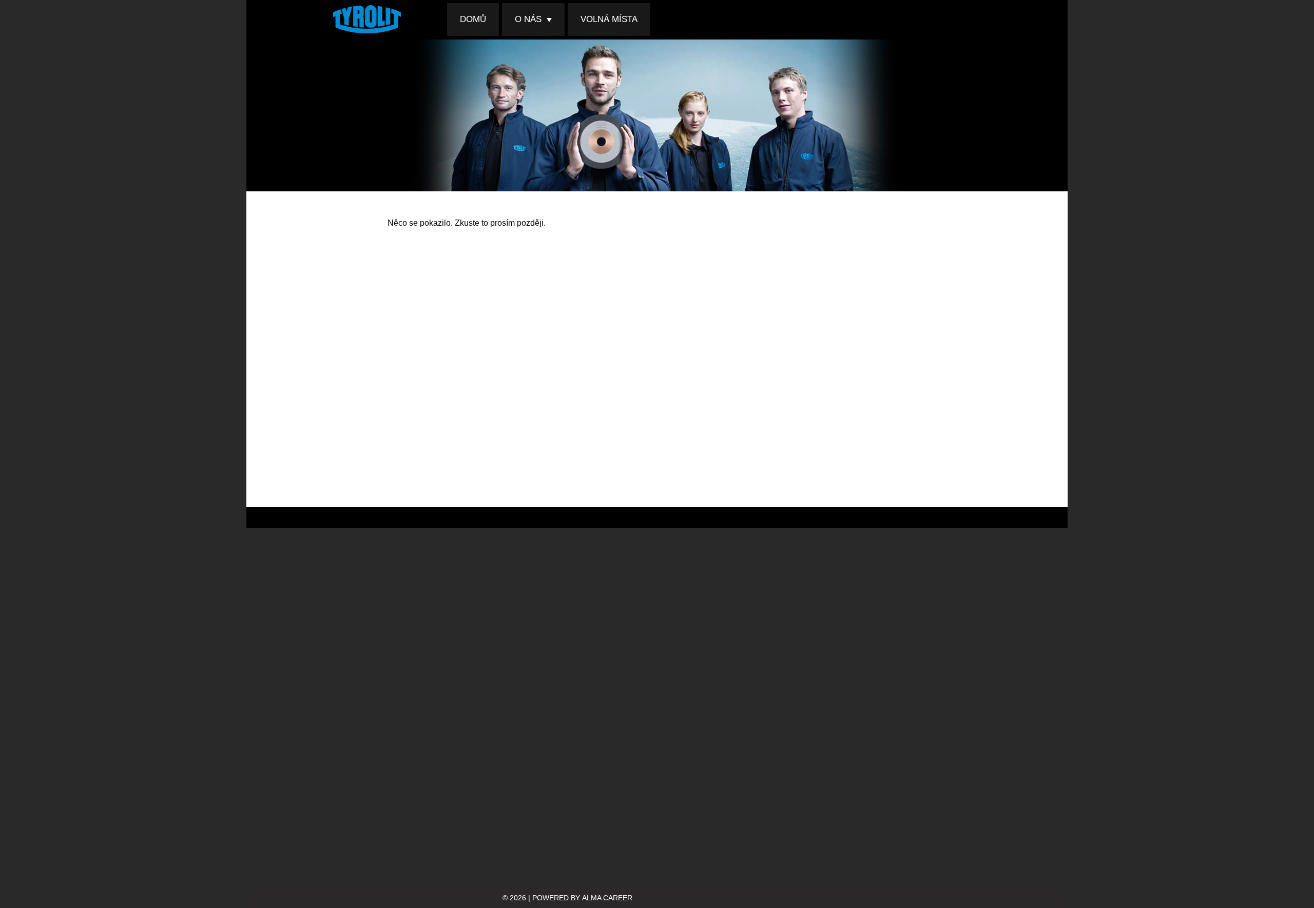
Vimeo (956, 19)
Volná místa (609, 19)
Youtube (974, 19)
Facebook (939, 19)
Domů (473, 19)
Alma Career (607, 898)
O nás (528, 19)
